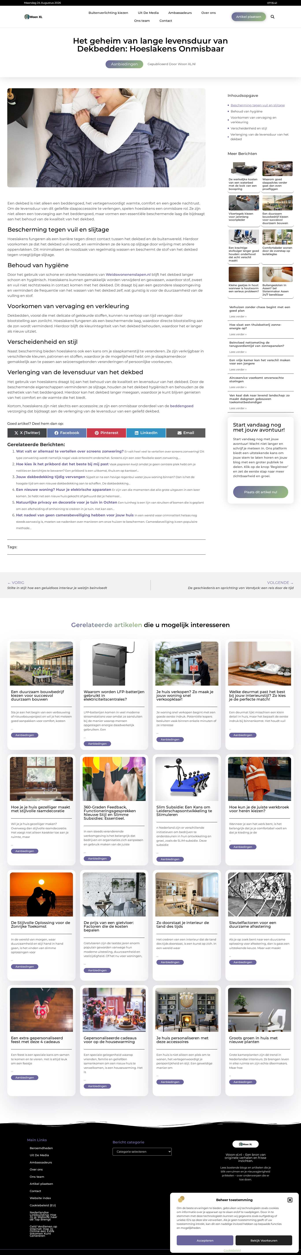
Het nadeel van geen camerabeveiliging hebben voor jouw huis (75, 515)
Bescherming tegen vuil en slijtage (258, 105)
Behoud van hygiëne (246, 111)
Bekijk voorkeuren (264, 1240)
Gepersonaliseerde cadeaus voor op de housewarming (110, 1040)
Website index (40, 1198)
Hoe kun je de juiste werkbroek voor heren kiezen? (259, 809)
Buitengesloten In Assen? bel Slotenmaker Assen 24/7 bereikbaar (275, 289)
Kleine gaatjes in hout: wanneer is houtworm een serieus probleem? (244, 288)
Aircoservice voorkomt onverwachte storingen (256, 379)
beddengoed (181, 406)
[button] (290, 1200)
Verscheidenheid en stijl (249, 128)
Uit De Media (148, 13)
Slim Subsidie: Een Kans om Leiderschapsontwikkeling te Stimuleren (184, 811)
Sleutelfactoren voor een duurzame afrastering (252, 924)
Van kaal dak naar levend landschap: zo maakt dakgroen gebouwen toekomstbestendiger (259, 399)
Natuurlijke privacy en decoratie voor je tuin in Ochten (66, 502)
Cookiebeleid (232, 1250)
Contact (166, 21)
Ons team (142, 21)
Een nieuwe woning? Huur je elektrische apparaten (63, 490)
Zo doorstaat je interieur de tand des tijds (182, 924)
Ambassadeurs (180, 13)
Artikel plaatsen (41, 1183)
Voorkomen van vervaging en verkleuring (253, 120)
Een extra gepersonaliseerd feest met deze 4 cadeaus (37, 1040)
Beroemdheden (41, 1148)
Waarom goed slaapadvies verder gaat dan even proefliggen (274, 184)
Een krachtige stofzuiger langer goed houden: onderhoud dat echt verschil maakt (244, 254)
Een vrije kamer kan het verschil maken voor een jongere (259, 361)
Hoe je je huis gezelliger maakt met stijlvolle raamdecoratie (40, 809)
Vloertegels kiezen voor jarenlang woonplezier (241, 217)
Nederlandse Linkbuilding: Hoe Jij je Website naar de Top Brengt (43, 1216)
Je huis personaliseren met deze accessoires (182, 1040)
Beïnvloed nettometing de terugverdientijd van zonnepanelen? (256, 344)
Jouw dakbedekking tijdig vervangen (50, 477)
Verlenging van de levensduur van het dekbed (259, 136)
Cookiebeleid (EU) (43, 1205)
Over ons (208, 13)
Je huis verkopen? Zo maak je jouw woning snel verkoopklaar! (184, 695)
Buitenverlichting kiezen (108, 13)
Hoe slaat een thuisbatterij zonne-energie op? (255, 326)
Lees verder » (238, 316)
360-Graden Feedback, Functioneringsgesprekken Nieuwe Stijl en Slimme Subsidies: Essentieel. (110, 813)
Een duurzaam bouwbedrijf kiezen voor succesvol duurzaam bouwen (275, 218)
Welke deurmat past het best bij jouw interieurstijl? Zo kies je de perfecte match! (257, 695)
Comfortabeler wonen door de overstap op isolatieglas (277, 251)
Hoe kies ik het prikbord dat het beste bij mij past (62, 464)
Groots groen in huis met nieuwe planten (253, 1040)
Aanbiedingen (124, 64)
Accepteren (205, 1240)
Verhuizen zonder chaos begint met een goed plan (259, 308)
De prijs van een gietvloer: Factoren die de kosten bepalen (109, 926)
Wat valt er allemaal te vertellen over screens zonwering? (70, 451)
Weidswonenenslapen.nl (128, 274)
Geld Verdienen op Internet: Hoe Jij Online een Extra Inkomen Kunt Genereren (43, 1231)
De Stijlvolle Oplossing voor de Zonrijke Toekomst (40, 924)
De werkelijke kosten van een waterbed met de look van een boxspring (243, 184)
